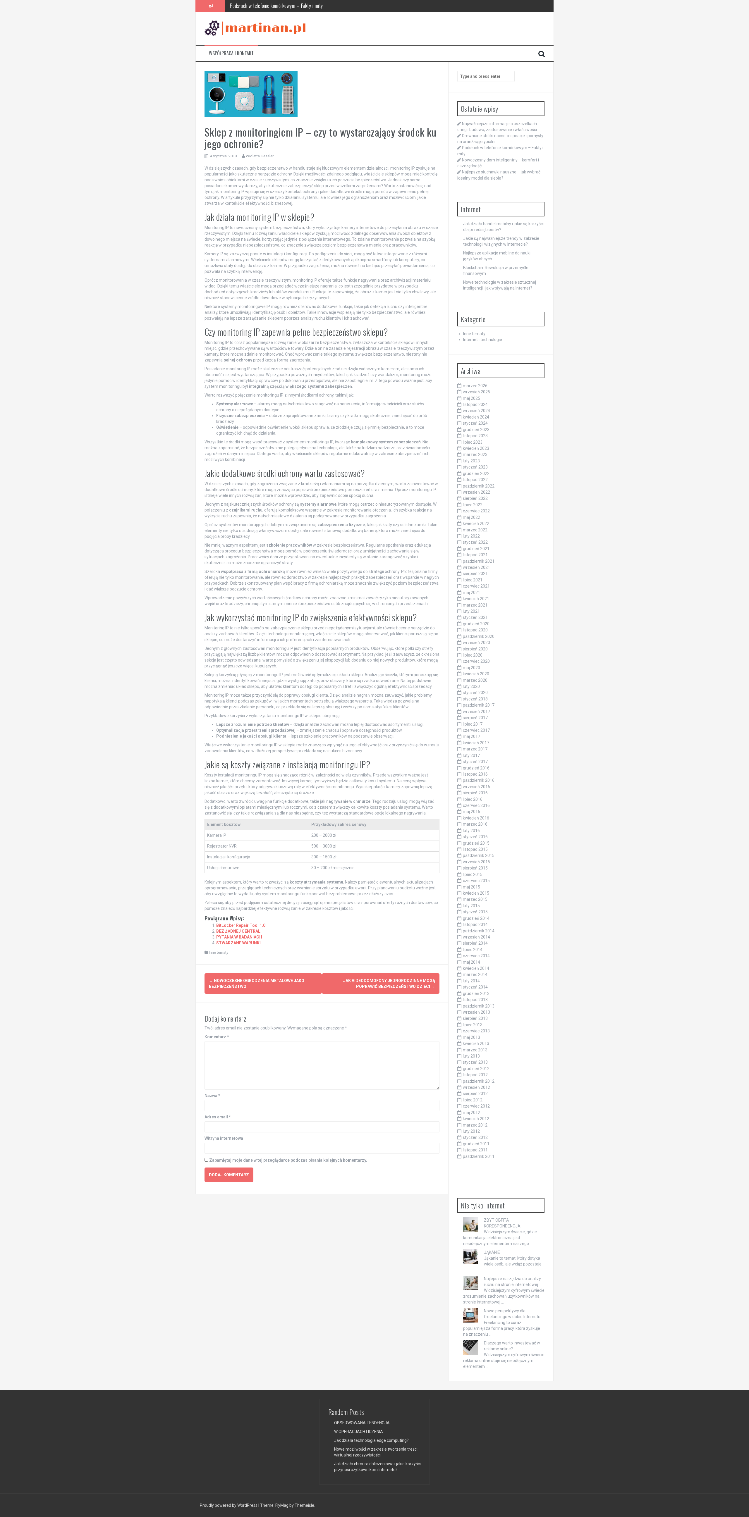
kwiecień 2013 (476, 1043)
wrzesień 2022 (476, 492)
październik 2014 (478, 931)
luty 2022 (471, 536)
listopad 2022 (475, 479)
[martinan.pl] (255, 27)
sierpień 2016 (475, 793)
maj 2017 (471, 736)
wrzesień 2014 (476, 937)
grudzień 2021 (476, 548)
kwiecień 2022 (476, 523)
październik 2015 (478, 855)
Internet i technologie (482, 339)
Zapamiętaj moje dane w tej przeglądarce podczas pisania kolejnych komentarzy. (288, 1160)
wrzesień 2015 (476, 862)
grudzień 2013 (476, 993)
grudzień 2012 (476, 1068)
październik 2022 (478, 486)
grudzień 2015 (476, 843)
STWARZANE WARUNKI (238, 943)
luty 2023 (471, 461)
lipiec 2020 (472, 655)
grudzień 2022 (476, 473)
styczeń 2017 (475, 761)
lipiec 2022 (472, 504)
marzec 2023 (475, 454)
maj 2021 (471, 592)
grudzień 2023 (476, 429)
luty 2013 (471, 1056)
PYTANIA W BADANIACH (239, 937)
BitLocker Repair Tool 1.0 (240, 925)
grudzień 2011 (476, 1143)
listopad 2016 (475, 774)
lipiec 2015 (472, 874)
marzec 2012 (475, 1125)
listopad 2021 (475, 554)
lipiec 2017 (472, 724)
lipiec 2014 (472, 949)
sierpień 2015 (475, 868)
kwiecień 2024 (476, 417)
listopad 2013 (475, 999)
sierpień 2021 (475, 573)
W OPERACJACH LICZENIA (358, 1431)
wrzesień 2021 (476, 567)
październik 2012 (478, 1081)
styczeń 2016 (475, 836)
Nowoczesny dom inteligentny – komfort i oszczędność (282, 12)
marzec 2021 (475, 605)
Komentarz (217, 1036)
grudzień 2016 (476, 768)
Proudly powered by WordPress (229, 1505)
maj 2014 (471, 962)
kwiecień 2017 (476, 743)
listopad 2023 (475, 435)
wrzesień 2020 (476, 642)
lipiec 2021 (472, 580)
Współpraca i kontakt (231, 53)
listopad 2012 (475, 1074)
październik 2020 (478, 636)
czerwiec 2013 (476, 1031)
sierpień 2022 (475, 498)
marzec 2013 (475, 1050)
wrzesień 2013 (476, 1012)
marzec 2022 (475, 530)
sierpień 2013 (475, 1018)
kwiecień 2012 (476, 1118)
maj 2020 (471, 667)
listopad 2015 (475, 849)
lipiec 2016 (472, 799)
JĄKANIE (492, 1252)
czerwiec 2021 (476, 586)
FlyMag (281, 1505)
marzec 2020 (475, 680)
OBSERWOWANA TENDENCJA (362, 1422)
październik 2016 (478, 780)
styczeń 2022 (475, 542)
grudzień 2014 (476, 918)
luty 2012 (471, 1131)
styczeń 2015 (475, 912)
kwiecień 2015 (476, 893)
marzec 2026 (475, 385)
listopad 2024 (475, 404)
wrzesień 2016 (476, 786)
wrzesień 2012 (476, 1087)
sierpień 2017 (475, 717)
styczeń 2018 (475, 699)
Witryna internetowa (224, 1138)
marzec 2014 (475, 974)
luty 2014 (471, 981)
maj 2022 (471, 517)
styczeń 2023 (475, 467)
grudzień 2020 (476, 623)
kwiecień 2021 (476, 598)
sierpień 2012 (475, 1093)
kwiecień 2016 (476, 818)
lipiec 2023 (472, 442)
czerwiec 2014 (476, 955)
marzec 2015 (475, 899)
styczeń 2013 (475, 1062)
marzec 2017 (475, 749)
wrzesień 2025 (476, 392)
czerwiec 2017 (476, 730)
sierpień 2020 (475, 649)
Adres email (218, 1117)
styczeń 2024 (475, 423)
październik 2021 (478, 561)
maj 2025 (471, 398)
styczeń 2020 (475, 692)
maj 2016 (471, 811)
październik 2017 (478, 705)
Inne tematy (218, 952)
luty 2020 (471, 686)
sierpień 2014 (475, 943)
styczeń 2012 (475, 1137)
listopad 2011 (475, 1150)
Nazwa (212, 1095)
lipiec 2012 (472, 1100)
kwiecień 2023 (476, 448)
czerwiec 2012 (476, 1106)
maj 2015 (471, 887)
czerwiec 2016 (476, 805)
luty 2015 (471, 905)
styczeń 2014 (475, 987)
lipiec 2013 (472, 1024)
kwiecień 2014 (476, 968)
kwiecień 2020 (476, 673)
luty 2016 (471, 830)
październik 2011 (478, 1156)
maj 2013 (471, 1037)
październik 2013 (478, 1006)
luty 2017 (471, 755)
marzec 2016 (475, 824)
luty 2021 (471, 611)
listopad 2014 (475, 924)
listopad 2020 (475, 630)
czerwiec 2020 (476, 661)
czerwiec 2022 (476, 511)
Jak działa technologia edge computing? (371, 1440)
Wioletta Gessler (260, 156)
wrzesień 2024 (476, 410)
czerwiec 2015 (476, 880)
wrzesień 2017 (476, 711)
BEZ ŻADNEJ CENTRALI (239, 931)
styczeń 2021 (475, 617)
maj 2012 (471, 1112)
